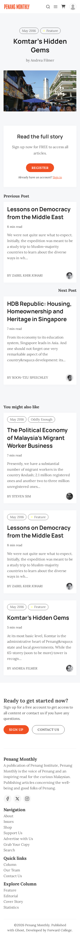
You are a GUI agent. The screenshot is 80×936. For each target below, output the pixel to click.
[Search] (48, 6)
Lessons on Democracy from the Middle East (38, 213)
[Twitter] (17, 799)
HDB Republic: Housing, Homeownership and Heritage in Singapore (39, 311)
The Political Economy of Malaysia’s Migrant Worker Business (37, 438)
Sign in (57, 177)
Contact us (48, 730)
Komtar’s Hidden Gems (38, 618)
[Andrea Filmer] (69, 668)
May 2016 (29, 31)
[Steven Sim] (69, 496)
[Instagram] (27, 799)
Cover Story (13, 901)
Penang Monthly (37, 925)
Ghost (19, 930)
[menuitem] (40, 816)
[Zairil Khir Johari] (69, 275)
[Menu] (55, 6)
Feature (52, 31)
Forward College (59, 930)
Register (40, 168)
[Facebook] (8, 799)
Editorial (11, 896)
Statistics (11, 907)
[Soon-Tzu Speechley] (69, 377)
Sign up (16, 730)
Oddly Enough (41, 419)
